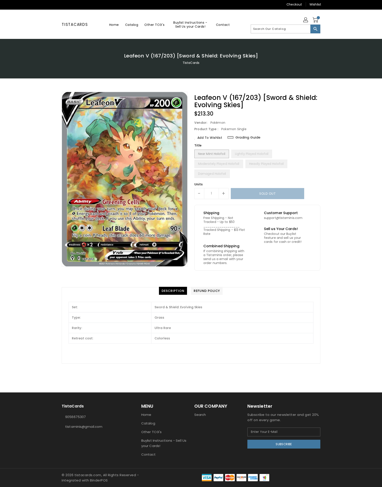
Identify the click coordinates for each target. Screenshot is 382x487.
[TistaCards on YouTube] (72, 4)
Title (198, 145)
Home (146, 414)
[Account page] (306, 20)
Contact (148, 454)
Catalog (148, 423)
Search (200, 414)
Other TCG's (151, 432)
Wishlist (315, 4)
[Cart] (315, 20)
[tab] (173, 291)
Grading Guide (248, 137)
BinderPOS (99, 480)
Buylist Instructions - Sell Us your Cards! (163, 443)
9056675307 (75, 417)
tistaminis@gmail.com (83, 426)
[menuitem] (114, 24)
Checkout (294, 4)
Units (198, 184)
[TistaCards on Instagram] (64, 4)
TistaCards (75, 24)
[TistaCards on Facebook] (55, 4)
